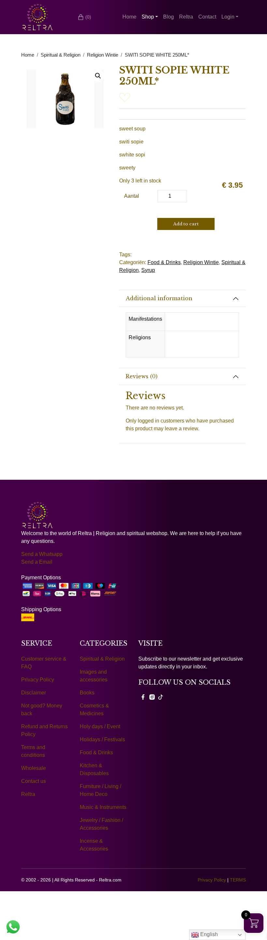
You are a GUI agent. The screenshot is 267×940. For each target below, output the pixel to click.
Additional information (159, 298)
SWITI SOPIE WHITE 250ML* (157, 55)
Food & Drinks (164, 262)
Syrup (148, 270)
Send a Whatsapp (42, 554)
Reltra (186, 17)
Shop (148, 17)
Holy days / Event (100, 726)
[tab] (182, 298)
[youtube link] (160, 697)
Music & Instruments (103, 807)
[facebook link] (143, 697)
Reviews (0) (142, 376)
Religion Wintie (102, 55)
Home (129, 17)
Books (87, 692)
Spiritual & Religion (60, 55)
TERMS (238, 879)
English (208, 934)
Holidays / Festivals (102, 739)
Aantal (131, 196)
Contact (207, 17)
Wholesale (33, 768)
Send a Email (36, 562)
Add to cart (186, 224)
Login (227, 17)
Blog (168, 17)
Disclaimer (33, 692)
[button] (98, 76)
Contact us (33, 781)
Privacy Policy (37, 679)
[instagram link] (152, 697)
